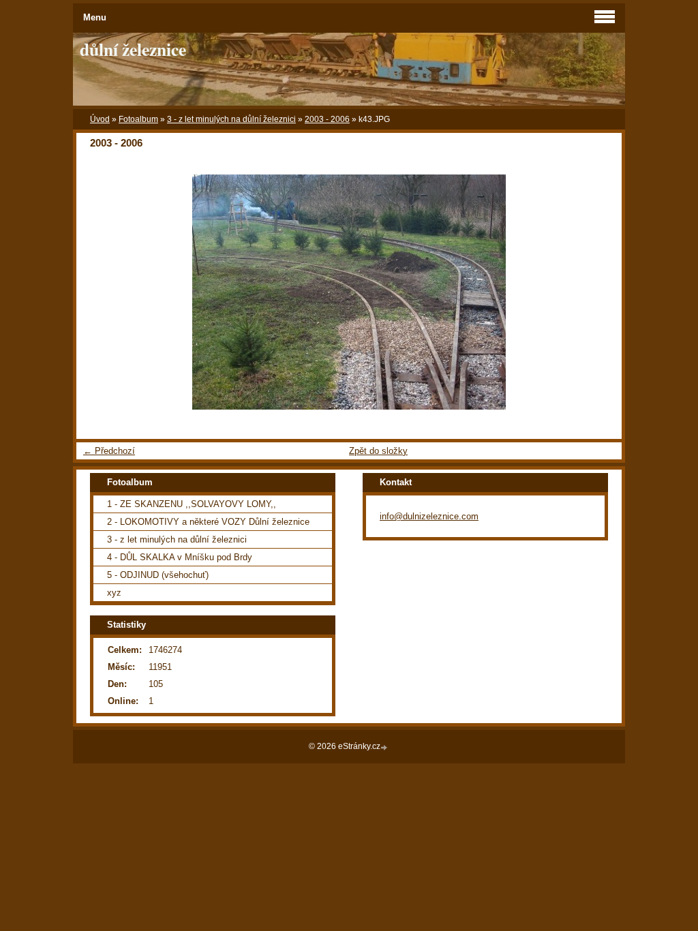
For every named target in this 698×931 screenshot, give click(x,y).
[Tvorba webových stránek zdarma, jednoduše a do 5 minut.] (385, 747)
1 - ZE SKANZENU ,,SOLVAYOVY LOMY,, (191, 504)
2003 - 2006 (327, 119)
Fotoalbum (138, 119)
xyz (114, 592)
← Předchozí (109, 451)
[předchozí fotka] (98, 292)
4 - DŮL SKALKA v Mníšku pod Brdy (179, 557)
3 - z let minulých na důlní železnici (231, 119)
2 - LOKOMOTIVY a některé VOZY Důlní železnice (208, 522)
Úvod (100, 119)
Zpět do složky (378, 451)
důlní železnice (133, 49)
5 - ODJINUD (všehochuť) (158, 575)
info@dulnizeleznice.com (429, 516)
